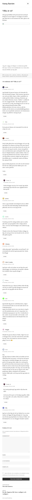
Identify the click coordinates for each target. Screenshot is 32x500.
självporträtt (24, 76)
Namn (4, 455)
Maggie (7, 329)
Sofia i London (9, 262)
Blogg (3, 76)
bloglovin (7, 76)
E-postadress (6, 461)
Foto (20, 75)
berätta (24, 75)
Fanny (15, 75)
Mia (6, 408)
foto (14, 76)
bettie (6, 87)
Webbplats (5, 467)
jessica (7, 198)
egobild (11, 76)
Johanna (7, 244)
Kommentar (6, 436)
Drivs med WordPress (7, 498)
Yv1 (6, 122)
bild (27, 75)
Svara (4, 116)
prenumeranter (18, 76)
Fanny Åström (8, 3)
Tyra (9, 65)
